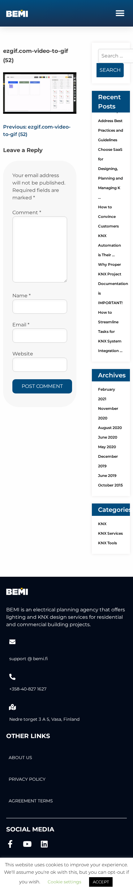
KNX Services (110, 533)
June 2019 (107, 475)
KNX (102, 523)
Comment (26, 212)
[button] (120, 13)
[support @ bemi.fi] (12, 642)
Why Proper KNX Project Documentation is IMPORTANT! (113, 283)
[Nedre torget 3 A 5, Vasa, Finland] (12, 707)
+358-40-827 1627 (27, 689)
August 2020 (110, 427)
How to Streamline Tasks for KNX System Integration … (110, 331)
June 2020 (107, 437)
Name (21, 296)
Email (20, 325)
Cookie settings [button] (64, 882)
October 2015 (110, 485)
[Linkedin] (44, 844)
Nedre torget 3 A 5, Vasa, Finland (44, 719)
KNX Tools (107, 543)
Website (22, 354)
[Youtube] (27, 844)
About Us (20, 757)
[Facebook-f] (10, 844)
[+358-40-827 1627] (12, 677)
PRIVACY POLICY (27, 779)
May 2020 (107, 446)
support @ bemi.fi (28, 658)
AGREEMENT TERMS (31, 801)
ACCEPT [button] (101, 881)
